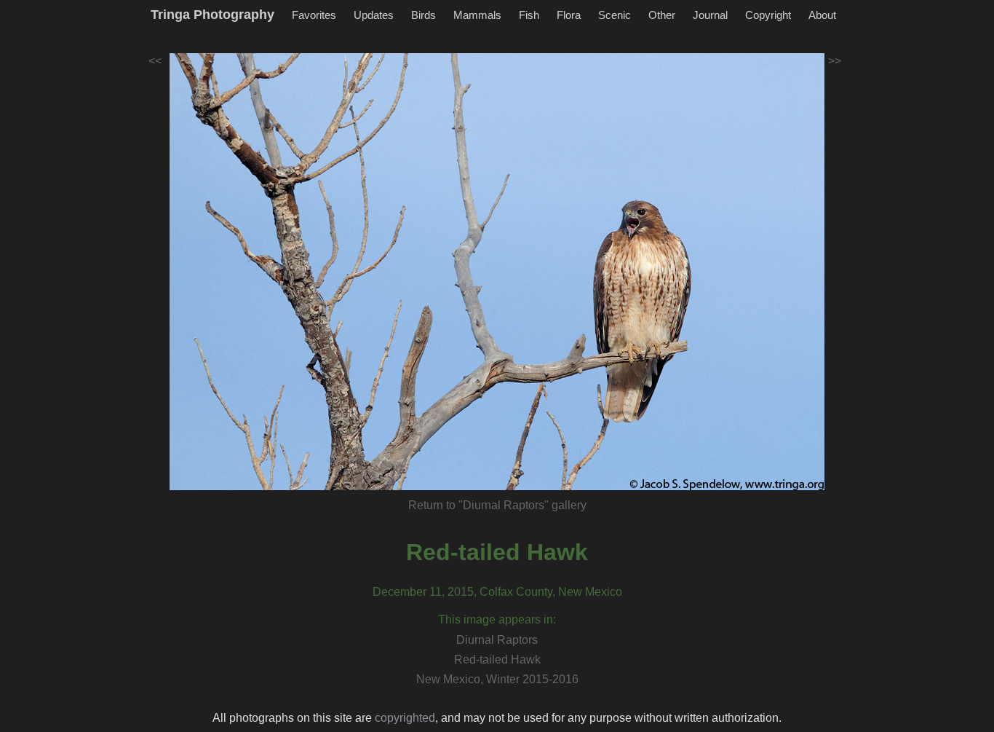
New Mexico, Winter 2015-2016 (497, 679)
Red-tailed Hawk (497, 552)
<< (155, 61)
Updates (374, 15)
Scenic (614, 15)
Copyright (768, 15)
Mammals (477, 15)
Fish (529, 15)
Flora (569, 15)
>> (834, 61)
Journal (710, 15)
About (822, 15)
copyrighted (405, 718)
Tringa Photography (212, 14)
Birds (423, 15)
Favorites (314, 15)
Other (661, 15)
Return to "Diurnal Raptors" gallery (497, 505)
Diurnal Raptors (497, 640)
